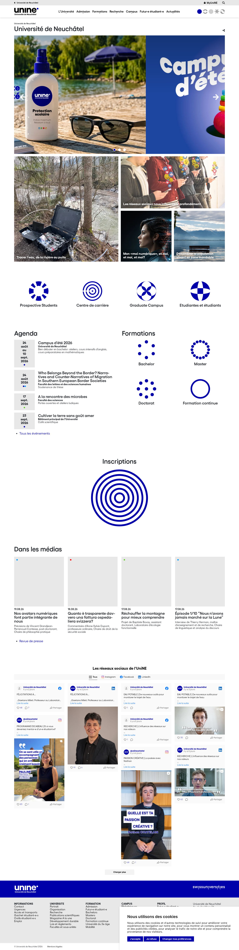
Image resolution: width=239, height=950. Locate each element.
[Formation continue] (200, 390)
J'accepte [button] (135, 938)
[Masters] (200, 351)
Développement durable (64, 921)
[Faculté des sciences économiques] (222, 11)
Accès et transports (25, 912)
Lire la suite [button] (22, 703)
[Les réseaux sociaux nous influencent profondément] (173, 182)
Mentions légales (54, 946)
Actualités (173, 11)
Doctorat (91, 918)
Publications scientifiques (64, 915)
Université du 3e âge (98, 924)
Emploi (18, 921)
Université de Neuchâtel (27, 3)
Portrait (54, 906)
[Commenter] (131, 708)
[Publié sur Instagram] (60, 720)
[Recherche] (223, 2)
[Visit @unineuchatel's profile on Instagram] (20, 720)
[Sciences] (210, 11)
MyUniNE (212, 2)
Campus (131, 11)
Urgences (19, 909)
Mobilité (90, 926)
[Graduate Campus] (146, 292)
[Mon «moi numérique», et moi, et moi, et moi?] (146, 236)
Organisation (57, 909)
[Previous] (23, 97)
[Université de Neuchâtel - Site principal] (26, 888)
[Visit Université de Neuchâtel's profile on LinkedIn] (73, 688)
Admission (83, 11)
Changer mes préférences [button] (176, 938)
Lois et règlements (60, 924)
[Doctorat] (146, 390)
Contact (19, 906)
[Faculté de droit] (216, 11)
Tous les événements (34, 433)
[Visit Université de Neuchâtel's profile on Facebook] (20, 688)
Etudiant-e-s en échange (118, 492)
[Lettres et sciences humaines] (205, 11)
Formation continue (97, 921)
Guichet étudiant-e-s (26, 915)
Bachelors (91, 912)
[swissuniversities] (209, 887)
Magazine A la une (61, 918)
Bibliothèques (129, 906)
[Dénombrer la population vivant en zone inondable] (199, 236)
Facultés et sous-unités (63, 926)
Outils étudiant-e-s (25, 918)
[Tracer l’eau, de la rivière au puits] (66, 209)
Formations (99, 11)
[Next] (216, 97)
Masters (90, 915)
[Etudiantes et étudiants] (200, 292)
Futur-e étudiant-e (152, 11)
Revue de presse (31, 641)
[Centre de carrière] (92, 292)
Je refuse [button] (151, 938)
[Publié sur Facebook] (60, 688)
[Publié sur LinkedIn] (113, 688)
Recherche (117, 11)
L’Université (66, 11)
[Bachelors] (146, 351)
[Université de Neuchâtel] (26, 11)
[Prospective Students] (39, 292)
